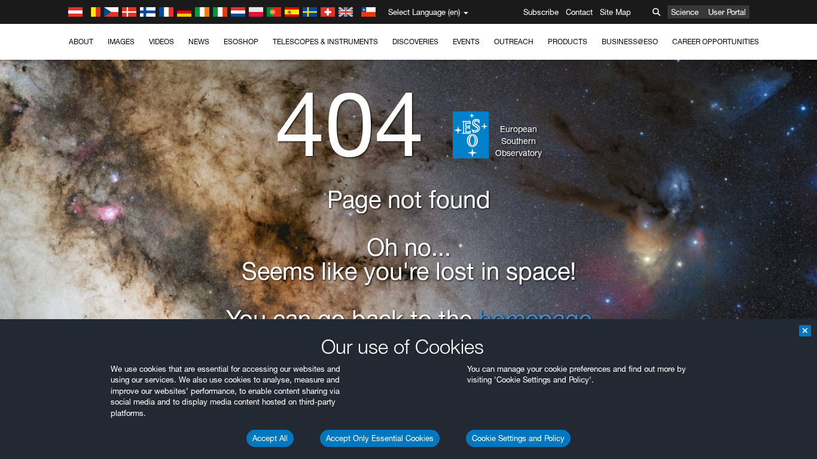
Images (121, 41)
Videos (161, 41)
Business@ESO (630, 41)
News (198, 41)
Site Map (615, 12)
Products (567, 41)
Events (466, 41)
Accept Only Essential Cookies (380, 438)
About (81, 41)
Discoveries (415, 41)
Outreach (514, 41)
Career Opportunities (715, 41)
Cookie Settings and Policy (518, 438)
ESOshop (241, 41)
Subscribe (541, 12)
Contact (579, 12)
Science (685, 12)
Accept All (270, 438)
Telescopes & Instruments (325, 41)
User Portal (727, 12)
